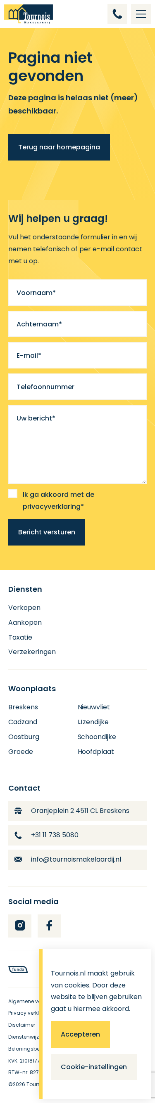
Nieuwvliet (94, 707)
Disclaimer (21, 1024)
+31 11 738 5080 (55, 835)
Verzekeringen (32, 652)
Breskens (23, 707)
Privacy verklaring (30, 1012)
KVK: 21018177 (24, 1060)
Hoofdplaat (96, 751)
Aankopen (25, 622)
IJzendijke (93, 722)
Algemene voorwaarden (38, 1001)
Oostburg (23, 737)
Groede (20, 751)
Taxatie (20, 637)
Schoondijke (97, 737)
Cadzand (22, 722)
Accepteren (80, 1034)
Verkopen (24, 607)
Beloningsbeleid (28, 1048)
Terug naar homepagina (59, 147)
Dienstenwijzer (25, 1036)
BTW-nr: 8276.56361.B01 (37, 1072)
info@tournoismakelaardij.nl (76, 859)
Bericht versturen (46, 532)
